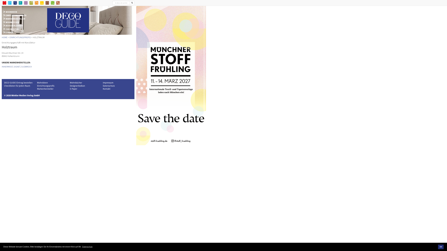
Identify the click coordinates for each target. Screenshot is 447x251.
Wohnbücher (76, 82)
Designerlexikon (77, 85)
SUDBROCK (26, 66)
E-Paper (73, 88)
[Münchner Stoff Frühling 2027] (171, 75)
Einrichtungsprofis (45, 85)
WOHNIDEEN (11, 12)
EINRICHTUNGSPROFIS (16, 15)
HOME (4, 37)
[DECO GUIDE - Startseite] (68, 20)
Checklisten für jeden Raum (17, 85)
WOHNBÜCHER (12, 22)
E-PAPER (9, 32)
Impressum (108, 82)
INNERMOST (7, 66)
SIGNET (17, 66)
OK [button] (441, 247)
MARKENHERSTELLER (15, 18)
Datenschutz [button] (87, 247)
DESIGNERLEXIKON (14, 25)
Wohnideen (42, 82)
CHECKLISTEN (12, 29)
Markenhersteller (45, 88)
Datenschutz (109, 85)
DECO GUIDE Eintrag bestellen (18, 82)
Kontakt (106, 88)
